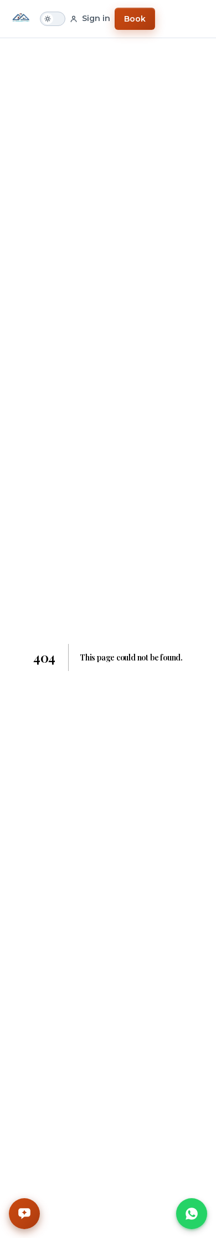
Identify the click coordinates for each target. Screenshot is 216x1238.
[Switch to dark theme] (52, 19)
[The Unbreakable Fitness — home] (21, 19)
